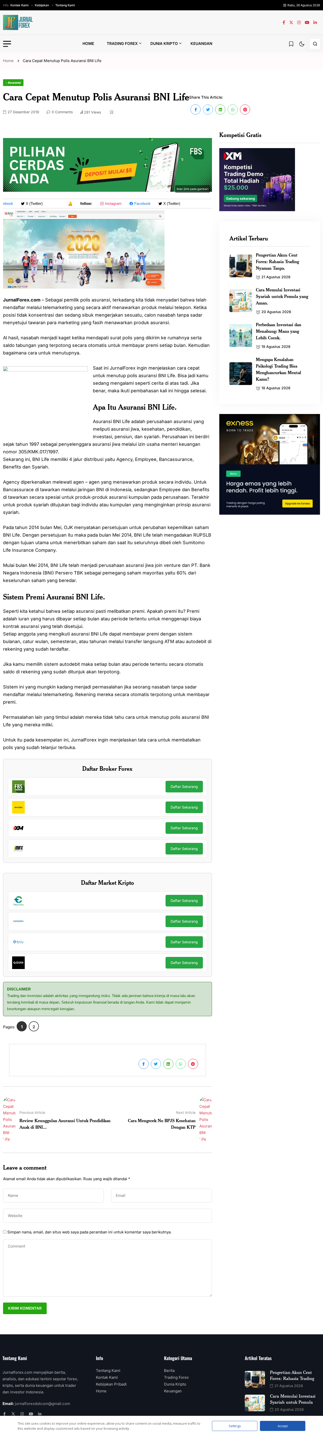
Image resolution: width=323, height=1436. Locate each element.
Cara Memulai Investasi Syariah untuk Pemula (292, 1399)
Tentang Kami (65, 5)
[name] (18, 22)
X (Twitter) (27, 203)
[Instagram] (22, 1414)
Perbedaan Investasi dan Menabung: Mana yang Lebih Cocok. (278, 331)
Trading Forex (122, 43)
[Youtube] (31, 1414)
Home (88, 43)
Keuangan (201, 43)
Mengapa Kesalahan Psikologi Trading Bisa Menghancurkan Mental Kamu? (278, 369)
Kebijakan (42, 5)
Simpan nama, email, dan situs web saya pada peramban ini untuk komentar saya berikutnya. (89, 1232)
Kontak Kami (19, 5)
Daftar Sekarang (184, 786)
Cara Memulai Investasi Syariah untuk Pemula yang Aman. (282, 296)
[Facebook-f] (4, 1414)
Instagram (107, 203)
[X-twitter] (13, 1414)
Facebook (136, 203)
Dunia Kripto (164, 43)
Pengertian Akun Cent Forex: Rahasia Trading (292, 1375)
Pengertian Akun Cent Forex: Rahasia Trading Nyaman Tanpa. (277, 261)
